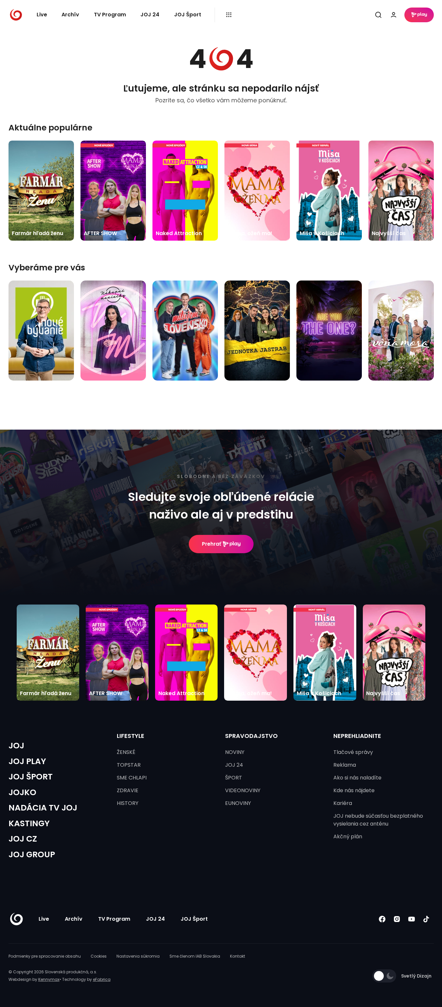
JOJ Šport (187, 14)
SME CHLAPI (132, 777)
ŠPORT (233, 777)
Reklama (344, 765)
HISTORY (127, 803)
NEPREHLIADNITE (357, 736)
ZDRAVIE (127, 790)
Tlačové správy (353, 752)
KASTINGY (29, 823)
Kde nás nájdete (354, 790)
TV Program (110, 14)
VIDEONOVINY (242, 790)
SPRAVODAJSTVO (251, 736)
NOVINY (234, 752)
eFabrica (102, 979)
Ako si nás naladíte (357, 777)
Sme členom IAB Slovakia (194, 956)
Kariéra (342, 803)
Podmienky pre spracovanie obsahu (45, 956)
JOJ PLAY (27, 761)
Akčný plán (347, 836)
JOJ (16, 745)
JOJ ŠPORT (31, 776)
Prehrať (211, 543)
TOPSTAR (129, 765)
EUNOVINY (238, 803)
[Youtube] (411, 919)
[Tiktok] (426, 919)
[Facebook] (382, 919)
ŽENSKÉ (126, 752)
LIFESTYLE (130, 736)
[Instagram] (397, 919)
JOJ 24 (149, 14)
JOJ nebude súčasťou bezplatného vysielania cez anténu (378, 820)
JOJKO (22, 792)
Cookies (99, 956)
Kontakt (237, 956)
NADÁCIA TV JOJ (43, 807)
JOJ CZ (23, 839)
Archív (70, 14)
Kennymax (49, 979)
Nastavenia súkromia (138, 956)
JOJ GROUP (32, 854)
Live (42, 14)
